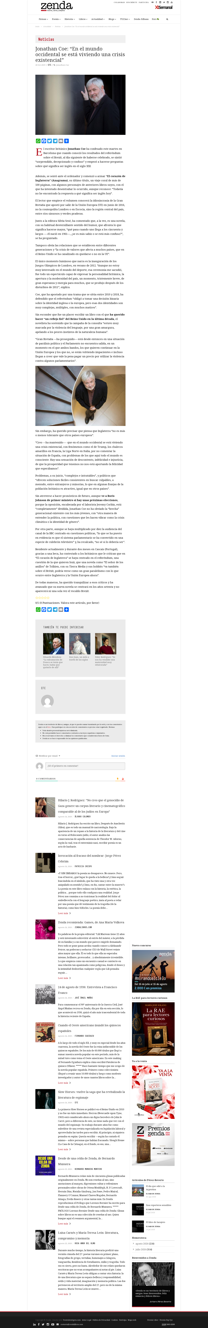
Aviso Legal (86, 1320)
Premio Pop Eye (166, 1320)
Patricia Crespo (83, 866)
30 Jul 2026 (150, 1212)
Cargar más (80, 1305)
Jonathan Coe (62, 65)
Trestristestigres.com (72, 1320)
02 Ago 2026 (151, 1197)
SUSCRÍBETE (131, 2)
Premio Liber (152, 1320)
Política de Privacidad (101, 1320)
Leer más (63, 913)
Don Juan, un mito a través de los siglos (79, 658)
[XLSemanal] (164, 7)
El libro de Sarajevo (155, 1222)
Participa (122, 1320)
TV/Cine (124, 19)
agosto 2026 (142, 1243)
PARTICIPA (144, 2)
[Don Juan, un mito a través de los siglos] (80, 643)
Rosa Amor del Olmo (85, 1243)
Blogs (111, 19)
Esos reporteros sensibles (158, 1205)
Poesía (55, 19)
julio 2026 (141, 1249)
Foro (154, 19)
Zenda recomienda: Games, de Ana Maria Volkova (91, 922)
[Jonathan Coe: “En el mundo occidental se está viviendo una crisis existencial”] (80, 105)
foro (49, 727)
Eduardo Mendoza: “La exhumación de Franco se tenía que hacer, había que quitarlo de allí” (53, 662)
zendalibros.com (83, 927)
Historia (69, 19)
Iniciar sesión (118, 755)
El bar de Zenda (153, 1194)
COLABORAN (119, 2)
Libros (82, 19)
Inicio (37, 26)
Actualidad (97, 19)
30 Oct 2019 (40, 65)
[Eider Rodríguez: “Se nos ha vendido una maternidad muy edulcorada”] (106, 643)
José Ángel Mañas (84, 997)
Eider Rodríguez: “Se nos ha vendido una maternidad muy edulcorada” (105, 661)
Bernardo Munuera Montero (88, 1169)
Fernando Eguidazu (84, 1035)
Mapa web (132, 1320)
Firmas (42, 19)
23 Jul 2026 (150, 1229)
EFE (49, 65)
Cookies (114, 1320)
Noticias (58, 26)
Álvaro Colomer (83, 816)
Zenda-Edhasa (141, 19)
